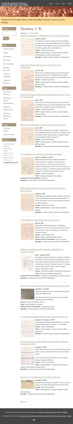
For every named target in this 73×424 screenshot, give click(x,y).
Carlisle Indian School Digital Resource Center (15, 3)
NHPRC (65, 412)
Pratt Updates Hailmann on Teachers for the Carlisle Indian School (42, 189)
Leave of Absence (61, 239)
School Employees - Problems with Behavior (47, 55)
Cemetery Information (7, 75)
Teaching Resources (6, 68)
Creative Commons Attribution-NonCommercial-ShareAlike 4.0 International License (43, 416)
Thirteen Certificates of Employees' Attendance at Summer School (42, 250)
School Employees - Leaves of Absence (59, 275)
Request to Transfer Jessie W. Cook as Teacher (40, 377)
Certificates (44, 178)
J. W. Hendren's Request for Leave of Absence (40, 219)
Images (5, 52)
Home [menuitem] (51, 3)
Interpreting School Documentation (8, 100)
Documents (7, 60)
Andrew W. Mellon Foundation (47, 412)
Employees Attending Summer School (51, 176)
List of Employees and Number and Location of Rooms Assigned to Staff (44, 342)
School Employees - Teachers (48, 52)
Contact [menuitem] (69, 3)
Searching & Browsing (7, 93)
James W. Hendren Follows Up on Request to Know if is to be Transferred (45, 95)
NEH (58, 412)
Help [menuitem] (63, 3)
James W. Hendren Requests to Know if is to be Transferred (40, 66)
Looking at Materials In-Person (7, 116)
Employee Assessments (47, 306)
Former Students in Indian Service (35, 367)
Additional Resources (6, 81)
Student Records (8, 49)
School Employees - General (48, 364)
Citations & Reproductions (8, 108)
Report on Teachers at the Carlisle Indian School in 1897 (44, 285)
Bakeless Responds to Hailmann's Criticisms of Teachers (44, 35)
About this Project (6, 129)
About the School (9, 134)
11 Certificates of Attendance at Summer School (41, 154)
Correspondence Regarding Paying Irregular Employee (44, 316)
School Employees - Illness (47, 207)
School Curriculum (63, 52)
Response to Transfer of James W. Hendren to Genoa (43, 124)
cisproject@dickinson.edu (10, 162)
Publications (7, 56)
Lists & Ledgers (8, 64)
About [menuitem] (57, 3)
